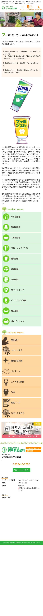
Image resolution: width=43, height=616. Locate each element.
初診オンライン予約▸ (21, 470)
